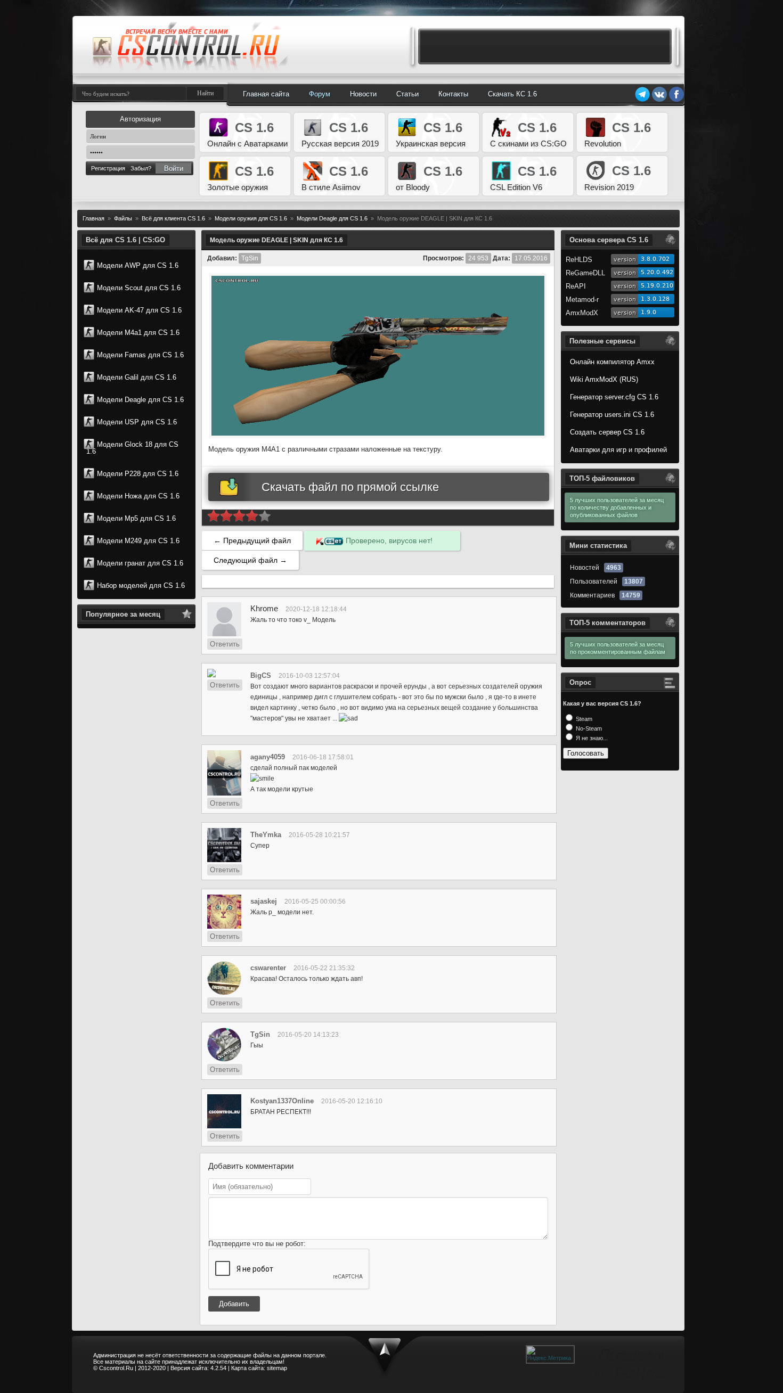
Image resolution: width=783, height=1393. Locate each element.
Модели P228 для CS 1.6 (137, 474)
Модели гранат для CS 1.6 (140, 563)
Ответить (225, 644)
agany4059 (267, 757)
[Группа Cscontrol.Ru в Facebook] (676, 100)
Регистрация (108, 168)
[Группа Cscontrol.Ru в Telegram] (642, 100)
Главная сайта (266, 94)
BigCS (260, 675)
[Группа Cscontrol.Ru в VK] (659, 100)
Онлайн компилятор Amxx (612, 362)
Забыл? (140, 168)
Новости (363, 94)
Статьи (407, 94)
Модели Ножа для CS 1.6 (138, 496)
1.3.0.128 (655, 299)
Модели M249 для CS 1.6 (138, 541)
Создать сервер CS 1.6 (607, 432)
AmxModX (582, 313)
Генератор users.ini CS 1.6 (612, 415)
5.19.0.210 (657, 285)
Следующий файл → (250, 560)
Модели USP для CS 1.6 (137, 422)
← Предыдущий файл (252, 540)
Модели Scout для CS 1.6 (139, 288)
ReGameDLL (585, 273)
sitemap (277, 1368)
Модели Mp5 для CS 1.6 (136, 518)
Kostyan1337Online (282, 1101)
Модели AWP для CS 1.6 (137, 265)
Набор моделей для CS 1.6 (141, 585)
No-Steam (588, 728)
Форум (319, 94)
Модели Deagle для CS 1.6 (140, 400)
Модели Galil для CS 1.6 (136, 377)
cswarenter (268, 968)
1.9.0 (648, 312)
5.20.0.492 (657, 272)
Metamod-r (582, 300)
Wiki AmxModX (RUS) (604, 379)
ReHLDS (579, 260)
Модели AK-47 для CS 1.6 (139, 310)
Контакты (453, 94)
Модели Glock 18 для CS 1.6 (132, 447)
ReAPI (576, 286)
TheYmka (265, 835)
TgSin (260, 1034)
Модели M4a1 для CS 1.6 (138, 333)
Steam (583, 719)
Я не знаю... (591, 738)
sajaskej (263, 901)
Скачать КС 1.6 (512, 94)
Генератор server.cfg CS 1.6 (614, 397)
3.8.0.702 (655, 259)
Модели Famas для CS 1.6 (140, 355)
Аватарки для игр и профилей (618, 450)
